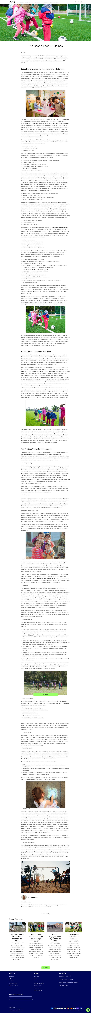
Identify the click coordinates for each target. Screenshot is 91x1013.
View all (45, 967)
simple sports (56, 622)
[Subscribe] (31, 998)
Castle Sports (72, 1010)
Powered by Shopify (78, 1010)
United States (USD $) (15, 1009)
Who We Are (12, 976)
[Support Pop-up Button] (88, 1010)
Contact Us (36, 976)
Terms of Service (38, 990)
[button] (20, 2)
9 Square (30, 635)
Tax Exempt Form (13, 983)
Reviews (36, 980)
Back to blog (46, 913)
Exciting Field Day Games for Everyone (74, 937)
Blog (10, 978)
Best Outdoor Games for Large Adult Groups (36, 937)
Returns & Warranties (39, 983)
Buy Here (45, 694)
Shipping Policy (37, 985)
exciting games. (28, 454)
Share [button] (24, 52)
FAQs (35, 978)
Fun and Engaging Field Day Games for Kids (55, 938)
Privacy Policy (37, 988)
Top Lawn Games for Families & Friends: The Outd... (17, 938)
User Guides (12, 980)
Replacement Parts (13, 985)
